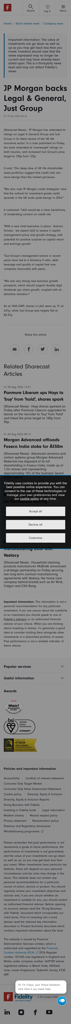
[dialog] (35, 512)
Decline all (35, 524)
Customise (35, 538)
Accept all (35, 511)
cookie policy (29, 499)
